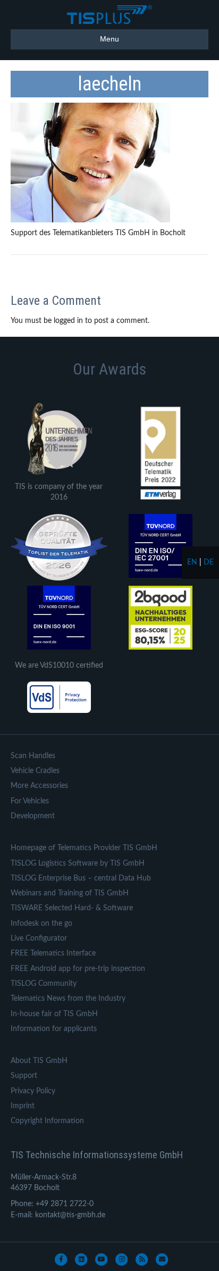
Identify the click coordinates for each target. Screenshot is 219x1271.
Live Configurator (39, 938)
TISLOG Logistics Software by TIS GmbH (78, 863)
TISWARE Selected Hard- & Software (72, 908)
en (192, 562)
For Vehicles (30, 801)
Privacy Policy (33, 1091)
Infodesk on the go (41, 923)
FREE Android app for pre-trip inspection (78, 969)
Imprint (23, 1106)
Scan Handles (33, 756)
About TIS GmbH (39, 1061)
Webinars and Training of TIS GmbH (70, 893)
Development (33, 816)
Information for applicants (54, 1029)
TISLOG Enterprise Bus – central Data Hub (81, 878)
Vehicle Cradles (35, 771)
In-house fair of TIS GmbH (54, 1014)
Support (24, 1075)
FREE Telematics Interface (53, 953)
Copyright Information (47, 1121)
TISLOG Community (44, 983)
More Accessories (39, 786)
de (209, 562)
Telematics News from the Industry (68, 998)
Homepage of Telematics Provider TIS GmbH (84, 848)
